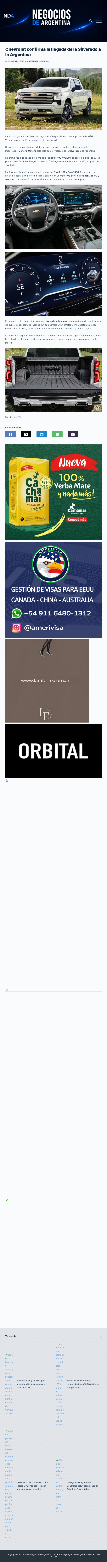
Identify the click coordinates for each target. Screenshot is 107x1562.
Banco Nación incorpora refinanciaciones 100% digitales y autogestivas (84, 1384)
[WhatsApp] (57, 434)
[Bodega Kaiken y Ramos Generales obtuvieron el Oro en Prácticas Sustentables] (60, 1485)
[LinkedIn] (42, 434)
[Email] (73, 434)
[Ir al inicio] (46, 21)
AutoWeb (18, 417)
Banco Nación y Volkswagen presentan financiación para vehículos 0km (30, 1384)
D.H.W (54, 1557)
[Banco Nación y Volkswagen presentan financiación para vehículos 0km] (9, 1384)
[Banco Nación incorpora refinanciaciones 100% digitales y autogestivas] (60, 1384)
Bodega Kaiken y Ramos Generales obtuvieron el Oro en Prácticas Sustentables (82, 1486)
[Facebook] (10, 434)
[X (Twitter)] (26, 434)
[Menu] (99, 21)
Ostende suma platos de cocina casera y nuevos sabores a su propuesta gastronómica (32, 1486)
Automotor (32, 61)
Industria (44, 61)
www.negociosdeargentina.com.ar (42, 1554)
